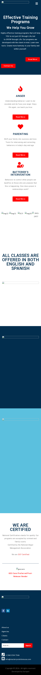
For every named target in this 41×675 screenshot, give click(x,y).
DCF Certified (23, 554)
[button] (32, 59)
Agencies (5, 631)
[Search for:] (13, 645)
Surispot (26, 671)
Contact (5, 640)
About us (5, 627)
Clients (4, 636)
